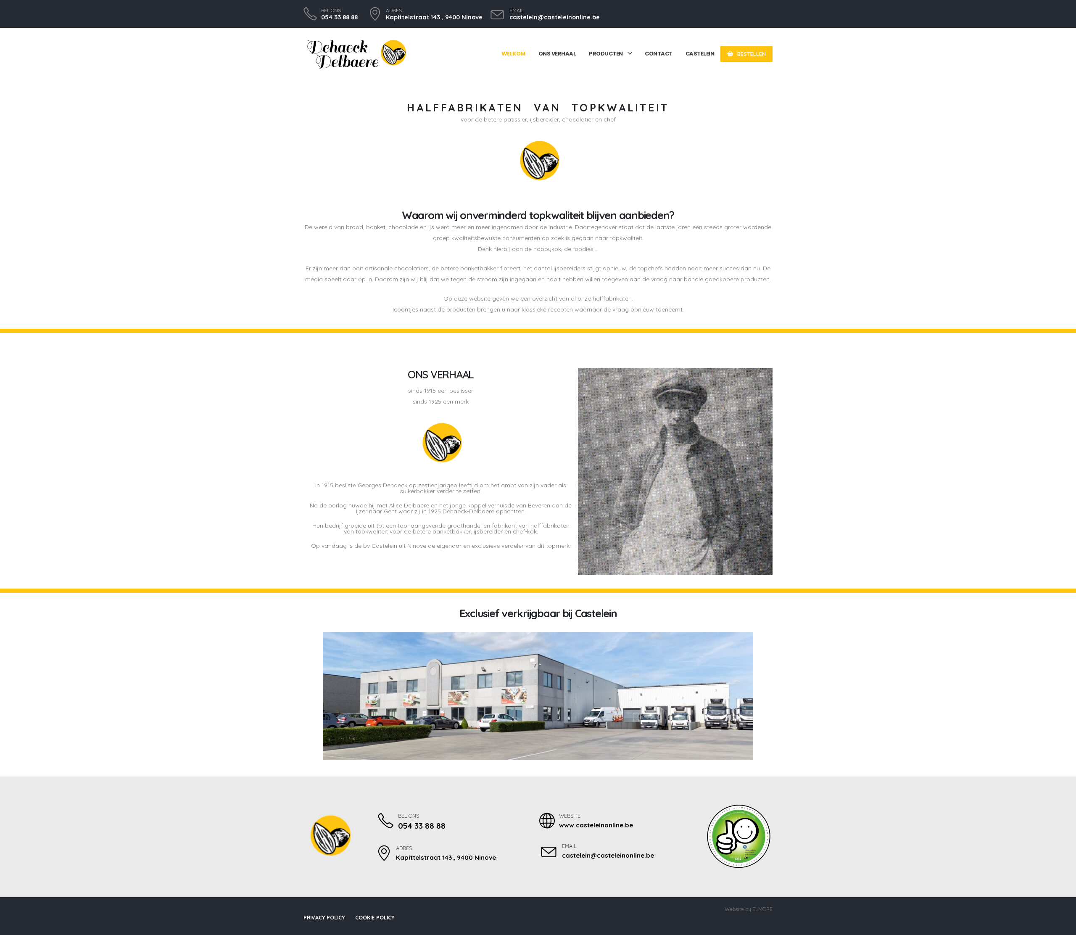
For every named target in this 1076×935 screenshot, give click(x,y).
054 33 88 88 (339, 17)
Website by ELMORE (749, 909)
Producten (606, 54)
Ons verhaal (557, 54)
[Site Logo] (356, 54)
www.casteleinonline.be (596, 825)
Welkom (513, 54)
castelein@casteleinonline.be (554, 17)
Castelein (700, 54)
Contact (658, 54)
